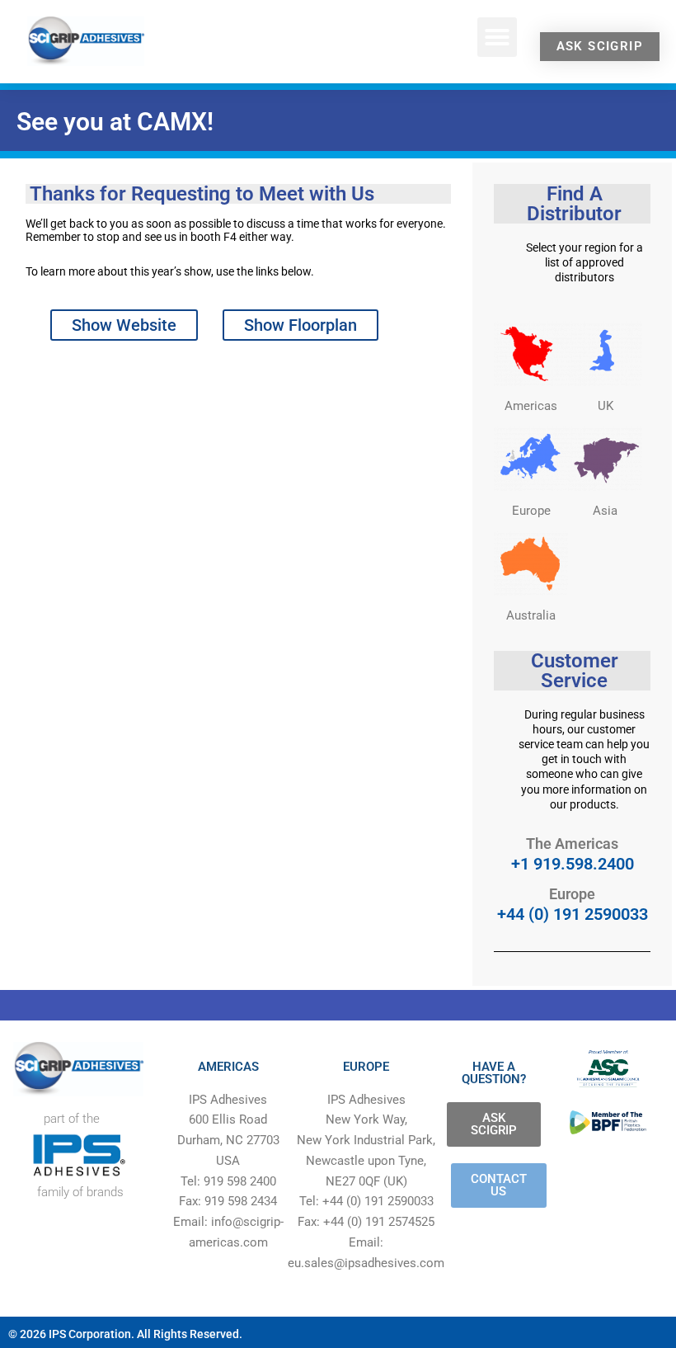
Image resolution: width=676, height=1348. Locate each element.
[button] (497, 37)
